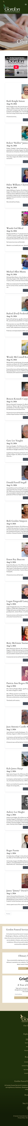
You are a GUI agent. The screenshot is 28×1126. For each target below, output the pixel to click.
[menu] (25, 4)
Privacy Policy (21, 1117)
